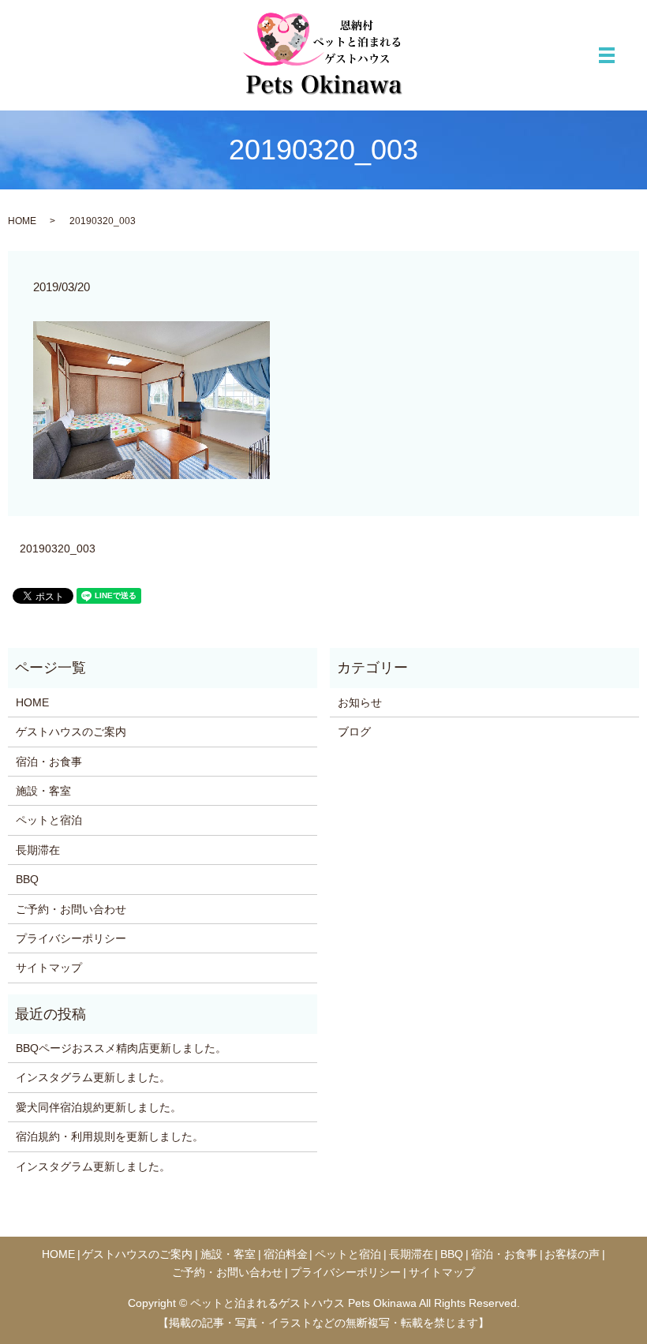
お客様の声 (572, 1254)
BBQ (27, 879)
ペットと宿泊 (49, 820)
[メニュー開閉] (607, 55)
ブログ (354, 731)
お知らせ (360, 702)
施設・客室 (43, 790)
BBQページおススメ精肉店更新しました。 (121, 1048)
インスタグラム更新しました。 (93, 1077)
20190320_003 (57, 548)
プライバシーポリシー (71, 938)
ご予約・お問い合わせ (71, 909)
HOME (22, 220)
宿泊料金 (286, 1254)
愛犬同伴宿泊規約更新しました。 (98, 1107)
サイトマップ (49, 967)
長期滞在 (38, 850)
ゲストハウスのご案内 (71, 731)
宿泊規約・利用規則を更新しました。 (110, 1136)
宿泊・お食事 (49, 761)
